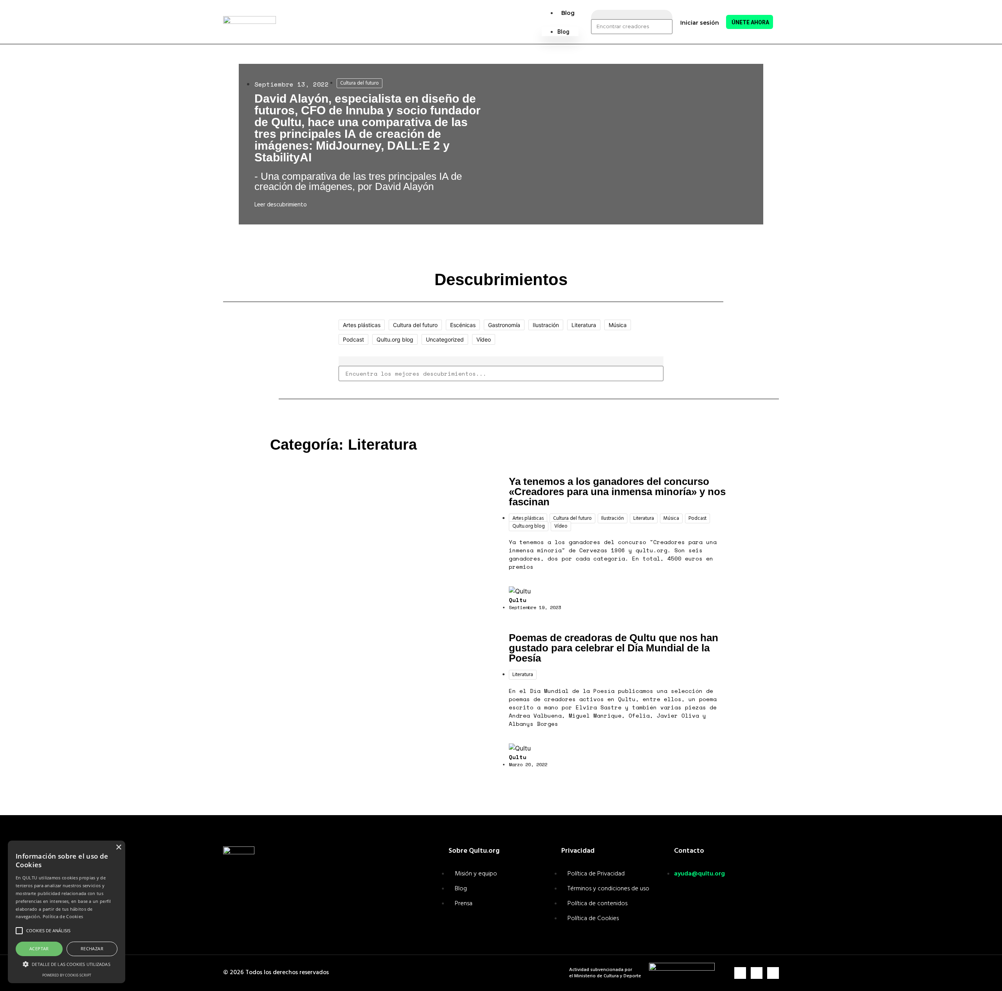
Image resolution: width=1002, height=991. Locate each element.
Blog (568, 12)
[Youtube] (773, 973)
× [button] (118, 847)
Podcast (353, 339)
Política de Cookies (63, 916)
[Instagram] (740, 973)
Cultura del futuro (359, 83)
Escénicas (463, 325)
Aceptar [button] (39, 948)
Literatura (583, 325)
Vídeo (483, 339)
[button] (560, 22)
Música (618, 325)
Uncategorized (445, 339)
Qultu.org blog (395, 339)
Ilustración (546, 325)
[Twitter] (756, 973)
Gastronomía (504, 325)
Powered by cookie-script (66, 975)
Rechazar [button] (92, 948)
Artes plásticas (361, 325)
